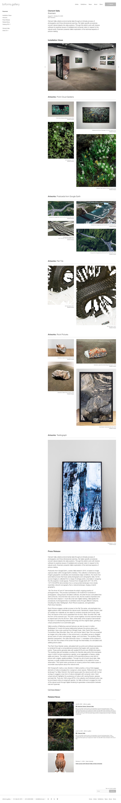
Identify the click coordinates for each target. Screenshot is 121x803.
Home (90, 799)
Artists (76, 4)
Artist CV (5, 30)
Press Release (6, 20)
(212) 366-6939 (29, 799)
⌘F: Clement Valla (80, 733)
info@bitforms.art (40, 799)
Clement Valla (6, 28)
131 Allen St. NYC (17, 799)
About (95, 4)
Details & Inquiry (70, 119)
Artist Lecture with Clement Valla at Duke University (89, 763)
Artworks (5, 17)
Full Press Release (54, 690)
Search (111, 4)
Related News (6, 22)
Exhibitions (83, 4)
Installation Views (7, 15)
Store (101, 4)
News (90, 4)
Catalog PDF (6, 24)
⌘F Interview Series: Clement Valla (85, 706)
